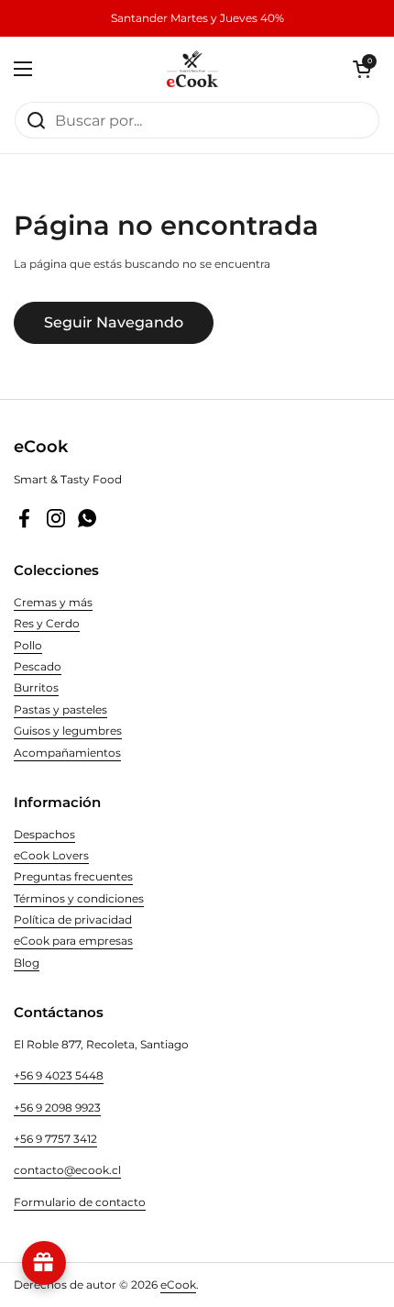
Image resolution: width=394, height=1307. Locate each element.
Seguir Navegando (113, 322)
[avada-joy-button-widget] (44, 1263)
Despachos (44, 834)
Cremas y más (53, 602)
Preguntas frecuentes (73, 876)
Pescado (37, 666)
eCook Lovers (51, 855)
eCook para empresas (73, 940)
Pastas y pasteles (60, 709)
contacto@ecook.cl (67, 1170)
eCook (178, 1284)
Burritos (36, 687)
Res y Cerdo (47, 623)
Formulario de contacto (80, 1202)
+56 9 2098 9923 (57, 1107)
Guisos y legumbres (68, 730)
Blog (26, 962)
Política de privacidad (73, 919)
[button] (362, 68)
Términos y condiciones (79, 898)
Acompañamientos (67, 752)
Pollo (28, 645)
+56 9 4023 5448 (59, 1075)
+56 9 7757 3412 (55, 1139)
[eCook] (192, 68)
